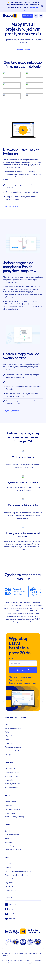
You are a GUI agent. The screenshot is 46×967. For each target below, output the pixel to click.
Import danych (10, 813)
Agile (7, 732)
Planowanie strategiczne (14, 747)
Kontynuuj (21, 670)
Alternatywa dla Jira (12, 784)
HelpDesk (8, 743)
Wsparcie (8, 805)
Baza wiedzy (9, 846)
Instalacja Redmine (12, 835)
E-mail (11, 659)
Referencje (9, 886)
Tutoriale (8, 842)
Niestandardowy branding (14, 817)
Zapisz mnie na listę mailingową (16, 875)
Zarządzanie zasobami (13, 728)
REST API (8, 838)
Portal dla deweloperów (13, 850)
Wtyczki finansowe (12, 736)
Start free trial (27, 15)
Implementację (10, 802)
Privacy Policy (7, 963)
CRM (7, 740)
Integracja (8, 780)
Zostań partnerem (11, 890)
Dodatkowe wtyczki (12, 751)
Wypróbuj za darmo (23, 49)
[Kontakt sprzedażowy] (36, 16)
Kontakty (8, 864)
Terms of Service (22, 963)
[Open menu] (41, 16)
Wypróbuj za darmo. (12, 206)
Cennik (7, 831)
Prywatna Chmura (12, 773)
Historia (8, 868)
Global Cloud (10, 769)
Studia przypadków (12, 787)
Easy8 (7, 725)
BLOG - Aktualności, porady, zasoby (18, 871)
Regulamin (9, 883)
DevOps (8, 755)
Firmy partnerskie (11, 879)
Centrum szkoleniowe (13, 809)
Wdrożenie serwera (12, 776)
